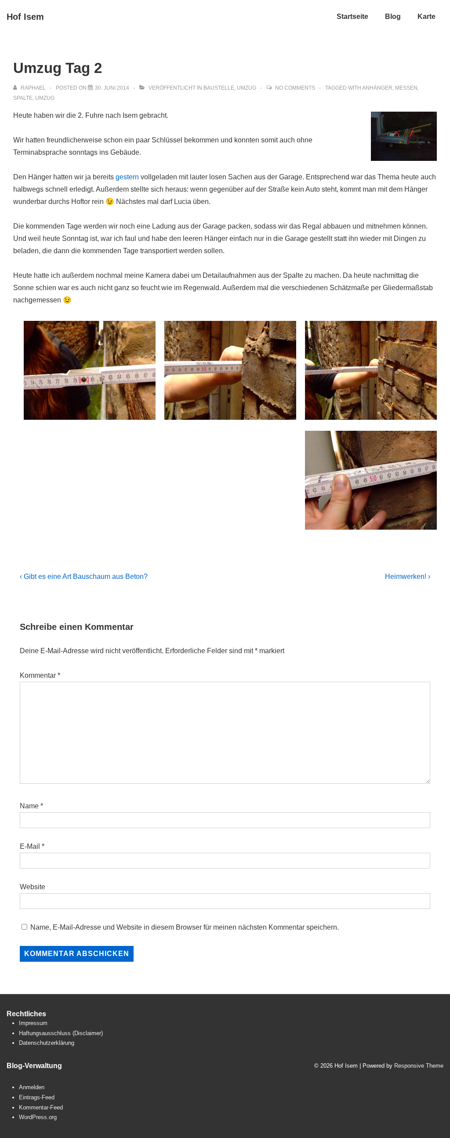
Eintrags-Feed (36, 1097)
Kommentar (40, 675)
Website (32, 887)
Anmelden (31, 1087)
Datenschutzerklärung (46, 1043)
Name (29, 806)
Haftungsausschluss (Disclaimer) (61, 1033)
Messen (406, 88)
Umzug (246, 88)
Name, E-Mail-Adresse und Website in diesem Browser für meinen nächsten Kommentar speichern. (184, 927)
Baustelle (218, 88)
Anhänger (377, 88)
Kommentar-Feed (41, 1107)
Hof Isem (25, 17)
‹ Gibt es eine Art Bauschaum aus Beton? (84, 576)
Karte (426, 16)
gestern (127, 177)
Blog (393, 16)
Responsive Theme (418, 1065)
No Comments (295, 88)
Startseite (352, 16)
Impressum (33, 1023)
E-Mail (30, 846)
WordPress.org (38, 1117)
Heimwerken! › (407, 576)
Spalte (23, 98)
